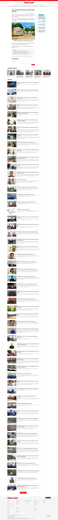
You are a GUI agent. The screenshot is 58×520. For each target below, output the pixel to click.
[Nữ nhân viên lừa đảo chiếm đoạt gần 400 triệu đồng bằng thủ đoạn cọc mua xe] (38, 72)
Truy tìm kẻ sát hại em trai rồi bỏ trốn (23, 209)
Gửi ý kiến (33, 64)
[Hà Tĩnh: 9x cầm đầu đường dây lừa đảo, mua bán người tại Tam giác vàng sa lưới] (11, 99)
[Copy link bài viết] (29, 13)
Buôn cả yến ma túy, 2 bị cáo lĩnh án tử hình (24, 373)
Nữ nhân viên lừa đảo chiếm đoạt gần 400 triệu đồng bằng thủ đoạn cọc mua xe (37, 76)
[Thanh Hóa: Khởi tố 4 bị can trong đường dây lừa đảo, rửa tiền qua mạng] (11, 383)
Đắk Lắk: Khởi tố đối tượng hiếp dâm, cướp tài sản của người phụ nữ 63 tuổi (22, 6)
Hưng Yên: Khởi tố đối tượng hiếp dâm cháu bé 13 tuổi (26, 254)
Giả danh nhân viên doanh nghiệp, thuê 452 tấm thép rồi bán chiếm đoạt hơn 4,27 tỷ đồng (28, 173)
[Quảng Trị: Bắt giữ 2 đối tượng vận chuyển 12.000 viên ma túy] (11, 435)
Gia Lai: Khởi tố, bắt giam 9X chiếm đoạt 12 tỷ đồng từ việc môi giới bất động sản (28, 150)
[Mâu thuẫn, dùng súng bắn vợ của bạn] (11, 72)
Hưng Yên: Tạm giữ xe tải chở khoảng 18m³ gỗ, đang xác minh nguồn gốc (27, 501)
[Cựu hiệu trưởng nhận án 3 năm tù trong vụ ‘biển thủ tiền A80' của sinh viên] (11, 219)
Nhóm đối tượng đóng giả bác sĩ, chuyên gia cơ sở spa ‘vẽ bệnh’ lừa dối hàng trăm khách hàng (28, 456)
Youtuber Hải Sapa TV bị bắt (41, 22)
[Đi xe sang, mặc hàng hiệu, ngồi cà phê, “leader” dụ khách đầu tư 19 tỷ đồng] (11, 84)
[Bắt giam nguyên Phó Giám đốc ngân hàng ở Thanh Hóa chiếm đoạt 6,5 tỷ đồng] (11, 308)
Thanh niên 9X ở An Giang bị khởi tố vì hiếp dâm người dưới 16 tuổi (28, 515)
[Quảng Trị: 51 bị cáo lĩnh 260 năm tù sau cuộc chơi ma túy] (11, 263)
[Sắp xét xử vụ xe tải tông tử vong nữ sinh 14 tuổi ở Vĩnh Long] (11, 189)
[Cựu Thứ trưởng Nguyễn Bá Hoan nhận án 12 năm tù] (11, 196)
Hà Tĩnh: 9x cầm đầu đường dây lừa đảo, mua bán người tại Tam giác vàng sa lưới (27, 98)
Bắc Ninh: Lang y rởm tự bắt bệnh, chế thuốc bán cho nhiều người (27, 328)
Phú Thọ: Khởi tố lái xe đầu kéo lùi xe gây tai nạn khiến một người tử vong (28, 165)
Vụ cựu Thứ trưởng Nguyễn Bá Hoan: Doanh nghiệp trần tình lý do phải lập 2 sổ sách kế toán (28, 367)
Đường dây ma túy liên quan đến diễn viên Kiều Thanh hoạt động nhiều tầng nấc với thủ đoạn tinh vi (41, 18)
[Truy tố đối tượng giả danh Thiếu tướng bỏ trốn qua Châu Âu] (11, 480)
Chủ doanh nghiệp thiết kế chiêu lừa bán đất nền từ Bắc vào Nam (27, 388)
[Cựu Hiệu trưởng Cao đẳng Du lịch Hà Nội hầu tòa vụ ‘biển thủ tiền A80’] (11, 226)
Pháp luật (13, 8)
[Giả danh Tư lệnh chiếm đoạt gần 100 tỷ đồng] (11, 405)
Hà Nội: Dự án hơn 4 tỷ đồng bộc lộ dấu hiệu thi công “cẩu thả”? (27, 448)
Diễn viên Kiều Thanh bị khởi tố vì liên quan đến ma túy (26, 142)
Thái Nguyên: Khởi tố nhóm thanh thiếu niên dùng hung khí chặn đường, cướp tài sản (28, 240)
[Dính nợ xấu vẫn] (11, 338)
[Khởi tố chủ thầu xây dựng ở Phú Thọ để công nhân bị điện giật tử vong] (11, 316)
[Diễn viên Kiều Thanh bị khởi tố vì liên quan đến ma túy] (11, 144)
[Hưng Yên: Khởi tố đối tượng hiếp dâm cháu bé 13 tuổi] (11, 256)
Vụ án (15, 8)
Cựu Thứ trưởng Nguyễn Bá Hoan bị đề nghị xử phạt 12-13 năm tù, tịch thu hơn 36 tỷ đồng (27, 426)
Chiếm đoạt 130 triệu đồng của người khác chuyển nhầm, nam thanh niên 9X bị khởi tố (29, 76)
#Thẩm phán (28, 56)
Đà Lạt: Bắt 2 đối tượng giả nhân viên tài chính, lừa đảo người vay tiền (27, 128)
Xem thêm (10, 79)
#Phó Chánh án (15, 56)
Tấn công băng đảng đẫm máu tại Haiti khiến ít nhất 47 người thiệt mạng (38, 6)
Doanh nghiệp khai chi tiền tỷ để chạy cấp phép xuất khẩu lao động (28, 470)
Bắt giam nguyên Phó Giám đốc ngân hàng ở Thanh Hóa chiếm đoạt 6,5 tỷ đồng (28, 307)
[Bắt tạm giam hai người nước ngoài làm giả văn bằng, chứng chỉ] (11, 234)
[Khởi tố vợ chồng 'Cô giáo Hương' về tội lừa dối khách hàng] (11, 271)
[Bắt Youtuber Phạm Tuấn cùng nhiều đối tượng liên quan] (11, 278)
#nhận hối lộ (25, 56)
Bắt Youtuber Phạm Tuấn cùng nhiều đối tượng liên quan (26, 276)
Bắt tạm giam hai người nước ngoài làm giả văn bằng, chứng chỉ (27, 231)
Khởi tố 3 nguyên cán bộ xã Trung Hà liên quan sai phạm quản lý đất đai (27, 105)
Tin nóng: (9, 6)
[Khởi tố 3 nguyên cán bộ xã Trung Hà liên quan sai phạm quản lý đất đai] (11, 107)
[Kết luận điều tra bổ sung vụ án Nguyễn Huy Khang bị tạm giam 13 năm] (11, 413)
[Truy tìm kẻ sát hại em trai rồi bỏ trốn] (11, 211)
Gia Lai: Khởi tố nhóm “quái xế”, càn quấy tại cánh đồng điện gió (27, 418)
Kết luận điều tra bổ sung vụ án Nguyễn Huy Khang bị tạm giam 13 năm (28, 411)
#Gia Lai (32, 56)
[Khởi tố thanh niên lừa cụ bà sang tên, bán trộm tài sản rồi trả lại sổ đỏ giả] (11, 293)
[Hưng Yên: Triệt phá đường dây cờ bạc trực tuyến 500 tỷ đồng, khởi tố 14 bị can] (47, 72)
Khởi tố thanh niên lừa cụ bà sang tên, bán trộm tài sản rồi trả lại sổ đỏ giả (28, 292)
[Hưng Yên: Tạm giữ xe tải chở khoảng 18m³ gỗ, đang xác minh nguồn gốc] (11, 502)
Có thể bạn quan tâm (12, 68)
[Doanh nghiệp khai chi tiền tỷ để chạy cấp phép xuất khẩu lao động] (11, 472)
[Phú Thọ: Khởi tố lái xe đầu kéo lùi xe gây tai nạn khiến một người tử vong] (11, 166)
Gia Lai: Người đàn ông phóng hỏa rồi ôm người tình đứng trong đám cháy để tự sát (20, 76)
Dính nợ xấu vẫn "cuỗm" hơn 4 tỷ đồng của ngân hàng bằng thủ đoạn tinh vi (27, 337)
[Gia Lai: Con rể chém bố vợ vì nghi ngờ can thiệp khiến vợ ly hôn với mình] (11, 443)
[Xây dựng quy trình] (11, 495)
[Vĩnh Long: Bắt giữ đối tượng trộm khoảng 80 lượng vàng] (11, 323)
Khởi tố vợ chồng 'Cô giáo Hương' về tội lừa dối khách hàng (26, 269)
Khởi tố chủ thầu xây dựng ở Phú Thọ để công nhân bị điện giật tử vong (27, 314)
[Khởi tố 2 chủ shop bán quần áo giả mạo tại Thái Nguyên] (11, 301)
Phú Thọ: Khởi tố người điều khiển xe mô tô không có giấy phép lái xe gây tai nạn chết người (28, 158)
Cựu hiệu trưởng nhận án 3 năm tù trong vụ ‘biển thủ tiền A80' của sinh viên (41, 28)
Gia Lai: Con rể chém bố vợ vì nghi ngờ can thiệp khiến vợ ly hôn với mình (27, 441)
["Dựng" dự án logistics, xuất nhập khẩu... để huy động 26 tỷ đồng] (11, 92)
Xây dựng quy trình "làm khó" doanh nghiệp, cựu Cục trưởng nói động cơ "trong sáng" (27, 493)
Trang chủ (14, 5)
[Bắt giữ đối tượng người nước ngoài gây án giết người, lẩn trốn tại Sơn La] (11, 249)
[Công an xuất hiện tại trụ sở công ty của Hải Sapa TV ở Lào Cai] (11, 286)
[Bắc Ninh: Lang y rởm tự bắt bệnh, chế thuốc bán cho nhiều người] (11, 331)
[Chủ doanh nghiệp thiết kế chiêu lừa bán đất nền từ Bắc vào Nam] (11, 390)
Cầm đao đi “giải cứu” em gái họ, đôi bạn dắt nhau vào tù (26, 463)
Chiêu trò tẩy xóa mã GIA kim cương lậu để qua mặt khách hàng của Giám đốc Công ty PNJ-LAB (28, 344)
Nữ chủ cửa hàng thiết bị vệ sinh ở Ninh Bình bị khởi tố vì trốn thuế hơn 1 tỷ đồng (28, 352)
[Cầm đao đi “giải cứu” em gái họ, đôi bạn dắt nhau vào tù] (11, 465)
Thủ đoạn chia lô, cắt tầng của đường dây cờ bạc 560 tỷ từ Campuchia (26, 396)
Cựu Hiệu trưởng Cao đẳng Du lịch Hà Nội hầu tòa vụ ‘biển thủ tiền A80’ (28, 225)
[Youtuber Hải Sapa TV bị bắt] (11, 181)
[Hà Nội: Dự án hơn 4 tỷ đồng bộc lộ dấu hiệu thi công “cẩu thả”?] (11, 450)
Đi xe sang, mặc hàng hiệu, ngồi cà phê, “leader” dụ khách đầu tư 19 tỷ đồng (28, 83)
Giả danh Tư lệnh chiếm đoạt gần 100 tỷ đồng (24, 403)
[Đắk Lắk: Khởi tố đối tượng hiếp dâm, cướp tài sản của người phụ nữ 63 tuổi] (11, 137)
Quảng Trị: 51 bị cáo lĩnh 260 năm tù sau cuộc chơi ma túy (26, 261)
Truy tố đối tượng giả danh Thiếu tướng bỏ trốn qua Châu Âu (27, 478)
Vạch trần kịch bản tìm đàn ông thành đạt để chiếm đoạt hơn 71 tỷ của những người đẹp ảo (27, 486)
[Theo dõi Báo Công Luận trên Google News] (32, 13)
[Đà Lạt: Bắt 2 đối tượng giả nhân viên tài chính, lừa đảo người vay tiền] (11, 129)
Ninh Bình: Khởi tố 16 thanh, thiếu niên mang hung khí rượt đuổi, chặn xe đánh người (27, 359)
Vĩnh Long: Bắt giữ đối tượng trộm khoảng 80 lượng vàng (26, 321)
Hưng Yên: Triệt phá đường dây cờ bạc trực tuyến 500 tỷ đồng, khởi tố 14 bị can (47, 76)
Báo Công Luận (29, 3)
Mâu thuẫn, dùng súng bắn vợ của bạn (11, 76)
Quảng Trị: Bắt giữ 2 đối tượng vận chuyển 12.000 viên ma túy (27, 433)
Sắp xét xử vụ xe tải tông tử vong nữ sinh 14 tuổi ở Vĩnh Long (27, 187)
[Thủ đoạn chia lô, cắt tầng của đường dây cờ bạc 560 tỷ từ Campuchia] (11, 398)
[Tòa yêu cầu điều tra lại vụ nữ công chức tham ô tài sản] (11, 204)
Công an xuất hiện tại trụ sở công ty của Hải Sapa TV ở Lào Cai (27, 284)
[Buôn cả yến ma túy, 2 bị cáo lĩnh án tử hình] (11, 375)
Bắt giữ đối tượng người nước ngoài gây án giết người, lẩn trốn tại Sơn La (27, 247)
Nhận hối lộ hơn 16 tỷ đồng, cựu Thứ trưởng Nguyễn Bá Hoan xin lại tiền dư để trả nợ (28, 508)
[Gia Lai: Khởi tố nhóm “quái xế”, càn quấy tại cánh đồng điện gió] (11, 420)
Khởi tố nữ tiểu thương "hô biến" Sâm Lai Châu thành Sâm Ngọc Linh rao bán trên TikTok (27, 120)
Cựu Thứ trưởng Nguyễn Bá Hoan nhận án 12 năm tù (41, 24)
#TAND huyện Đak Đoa (20, 56)
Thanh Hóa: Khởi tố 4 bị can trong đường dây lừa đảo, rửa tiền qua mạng (27, 382)
